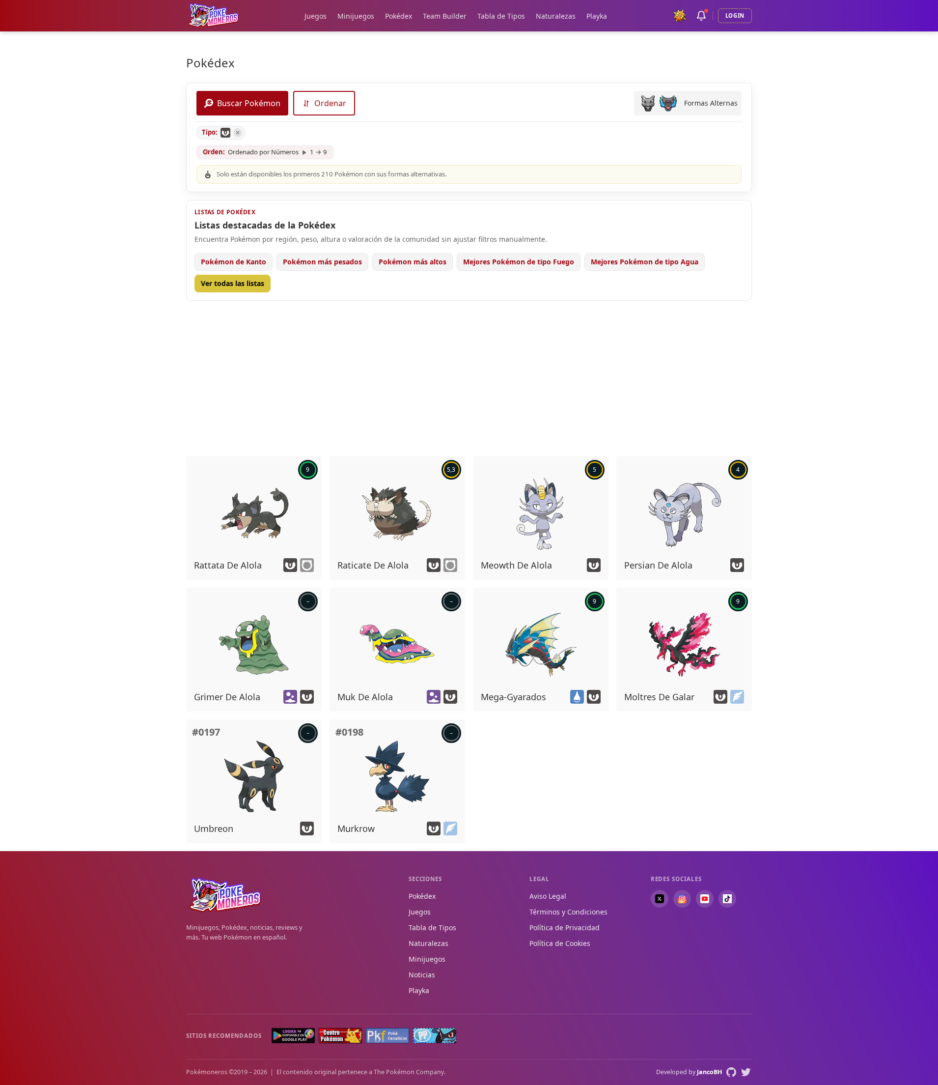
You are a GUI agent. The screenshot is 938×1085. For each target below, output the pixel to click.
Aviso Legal (547, 896)
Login (735, 15)
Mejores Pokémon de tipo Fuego (518, 261)
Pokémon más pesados (322, 261)
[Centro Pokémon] (340, 1035)
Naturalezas (556, 16)
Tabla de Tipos (501, 16)
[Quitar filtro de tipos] (237, 132)
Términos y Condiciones (568, 911)
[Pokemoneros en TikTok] (727, 899)
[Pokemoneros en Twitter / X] (659, 899)
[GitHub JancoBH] (731, 1072)
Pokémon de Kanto (233, 261)
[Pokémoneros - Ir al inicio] (213, 15)
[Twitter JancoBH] (746, 1072)
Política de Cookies (559, 943)
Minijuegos (355, 16)
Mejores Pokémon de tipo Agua (644, 261)
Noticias (422, 974)
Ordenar (330, 103)
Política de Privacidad (564, 927)
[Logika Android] (293, 1035)
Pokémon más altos (412, 261)
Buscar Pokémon (248, 103)
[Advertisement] (469, 377)
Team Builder (445, 16)
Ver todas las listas (232, 283)
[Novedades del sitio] (701, 16)
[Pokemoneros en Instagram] (682, 899)
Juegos (315, 16)
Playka (596, 16)
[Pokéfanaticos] (387, 1035)
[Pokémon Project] (434, 1035)
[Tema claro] (680, 16)
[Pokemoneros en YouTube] (705, 899)
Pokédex (398, 16)
